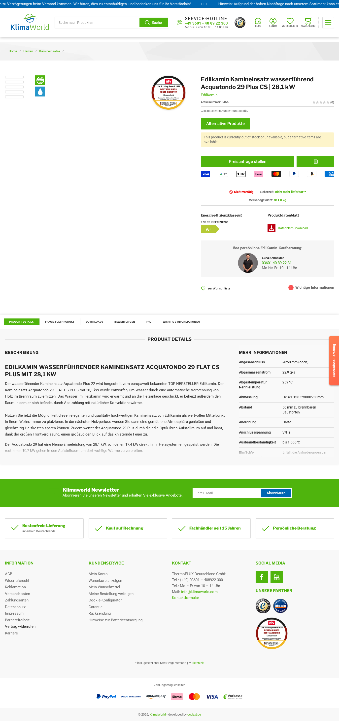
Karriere (11, 633)
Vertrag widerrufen (20, 626)
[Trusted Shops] (240, 22)
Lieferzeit (198, 663)
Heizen (28, 51)
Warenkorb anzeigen (105, 580)
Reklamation (15, 587)
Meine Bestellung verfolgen (111, 594)
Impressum (14, 613)
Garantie (95, 607)
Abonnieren (276, 493)
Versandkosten (17, 594)
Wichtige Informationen (181, 321)
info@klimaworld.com (199, 592)
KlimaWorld (158, 714)
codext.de (194, 714)
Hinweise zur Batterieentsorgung (115, 620)
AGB (8, 574)
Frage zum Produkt (60, 321)
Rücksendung (100, 613)
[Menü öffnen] (328, 22)
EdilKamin (209, 95)
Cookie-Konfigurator (105, 600)
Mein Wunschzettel (104, 587)
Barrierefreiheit (17, 620)
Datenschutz (15, 607)
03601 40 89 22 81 (277, 263)
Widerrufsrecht (17, 580)
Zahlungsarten (17, 600)
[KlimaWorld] (295, 631)
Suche (157, 22)
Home (13, 51)
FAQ (149, 321)
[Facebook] (262, 577)
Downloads (94, 321)
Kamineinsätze (49, 51)
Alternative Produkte (225, 123)
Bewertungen (124, 321)
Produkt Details (21, 321)
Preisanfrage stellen (247, 161)
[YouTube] (277, 577)
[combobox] (112, 22)
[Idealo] (280, 605)
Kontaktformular (185, 598)
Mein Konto (98, 574)
